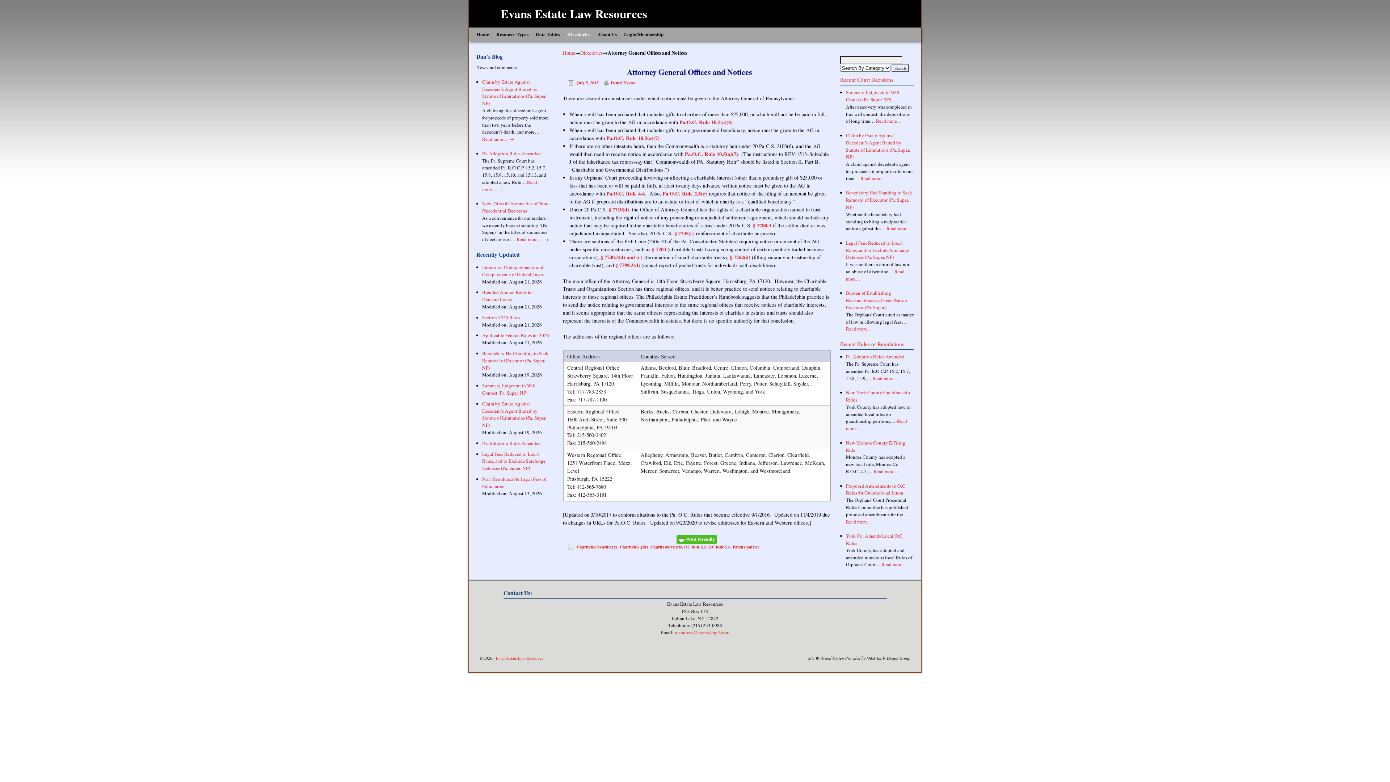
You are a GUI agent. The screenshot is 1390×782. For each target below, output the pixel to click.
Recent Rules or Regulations (872, 344)
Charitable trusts (666, 547)
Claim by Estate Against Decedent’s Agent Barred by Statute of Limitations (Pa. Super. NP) (514, 92)
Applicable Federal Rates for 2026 (515, 335)
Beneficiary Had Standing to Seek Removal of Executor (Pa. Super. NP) (515, 360)
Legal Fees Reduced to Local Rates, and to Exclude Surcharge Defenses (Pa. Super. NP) (514, 461)
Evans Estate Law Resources (574, 13)
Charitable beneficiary (597, 547)
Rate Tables (548, 34)
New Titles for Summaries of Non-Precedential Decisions (515, 207)
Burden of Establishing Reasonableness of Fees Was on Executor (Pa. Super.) (876, 300)
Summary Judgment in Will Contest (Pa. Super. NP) (509, 389)
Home (483, 34)
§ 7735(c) (684, 233)
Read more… (498, 139)
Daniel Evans (623, 83)
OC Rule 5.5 (695, 547)
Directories (578, 34)
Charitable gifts (634, 547)
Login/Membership (644, 34)
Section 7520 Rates (501, 317)
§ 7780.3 (762, 225)
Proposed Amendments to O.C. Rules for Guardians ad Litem (876, 489)
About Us (607, 34)
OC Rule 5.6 (719, 547)
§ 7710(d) (618, 209)
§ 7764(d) (739, 257)
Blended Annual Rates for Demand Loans (507, 296)
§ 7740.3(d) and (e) (622, 257)
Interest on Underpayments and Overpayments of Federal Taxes (513, 271)
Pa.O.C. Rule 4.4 (625, 193)
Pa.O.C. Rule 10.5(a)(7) (633, 138)
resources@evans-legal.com (702, 632)
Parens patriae (746, 547)
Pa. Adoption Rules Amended (511, 153)
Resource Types (512, 34)
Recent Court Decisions (866, 79)
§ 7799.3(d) (627, 265)
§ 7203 (659, 249)
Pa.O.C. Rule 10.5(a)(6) (706, 122)
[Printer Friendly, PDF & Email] (697, 539)
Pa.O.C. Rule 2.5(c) (684, 193)
